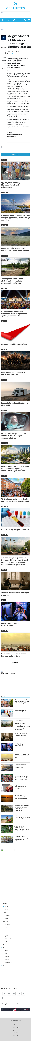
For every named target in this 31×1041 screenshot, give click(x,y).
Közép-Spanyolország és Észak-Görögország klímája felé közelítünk (15, 249)
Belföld (4, 159)
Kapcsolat (15, 1035)
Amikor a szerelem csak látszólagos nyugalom (15, 594)
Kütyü (3, 600)
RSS (15, 1038)
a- (2, 68)
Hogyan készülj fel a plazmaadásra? (15, 529)
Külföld (11, 53)
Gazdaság (4, 255)
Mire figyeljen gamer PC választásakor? (10, 624)
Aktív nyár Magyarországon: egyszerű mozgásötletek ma (22, 817)
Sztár (6, 950)
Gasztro (7, 933)
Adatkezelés (15, 1032)
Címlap (15, 1024)
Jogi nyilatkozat (15, 1030)
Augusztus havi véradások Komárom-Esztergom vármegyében (21, 786)
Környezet (5, 192)
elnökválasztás (12, 136)
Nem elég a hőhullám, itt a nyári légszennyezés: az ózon (13, 655)
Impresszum (16, 1027)
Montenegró (11, 134)
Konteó (7, 959)
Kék (6, 953)
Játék (6, 936)
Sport (6, 930)
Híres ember (3, 42)
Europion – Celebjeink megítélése (14, 344)
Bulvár (4, 321)
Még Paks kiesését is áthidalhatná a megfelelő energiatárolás (21, 766)
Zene (6, 909)
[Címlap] (15, 3)
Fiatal (4, 945)
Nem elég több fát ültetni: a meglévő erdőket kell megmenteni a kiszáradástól (21, 808)
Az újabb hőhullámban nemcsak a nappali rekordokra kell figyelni (20, 797)
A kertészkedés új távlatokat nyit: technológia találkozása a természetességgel (21, 828)
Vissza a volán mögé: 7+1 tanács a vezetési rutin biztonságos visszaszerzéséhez (14, 435)
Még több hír (15, 662)
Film (6, 906)
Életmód (4, 380)
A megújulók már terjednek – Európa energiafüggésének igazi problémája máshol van (15, 217)
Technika (7, 915)
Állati (6, 942)
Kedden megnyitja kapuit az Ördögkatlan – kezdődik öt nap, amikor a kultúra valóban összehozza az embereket (22, 778)
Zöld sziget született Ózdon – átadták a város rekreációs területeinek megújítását (12, 281)
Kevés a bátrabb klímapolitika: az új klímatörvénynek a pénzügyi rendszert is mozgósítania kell (15, 468)
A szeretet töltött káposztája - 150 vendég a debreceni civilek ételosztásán (21, 839)
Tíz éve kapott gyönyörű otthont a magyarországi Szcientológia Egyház (15, 500)
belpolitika (18, 134)
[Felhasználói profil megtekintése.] (3, 37)
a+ (4, 68)
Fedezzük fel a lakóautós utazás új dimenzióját (14, 404)
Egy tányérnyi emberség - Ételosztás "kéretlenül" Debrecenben (11, 185)
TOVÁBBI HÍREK (18, 154)
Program (7, 924)
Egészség (4, 506)
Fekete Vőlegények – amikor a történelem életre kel (13, 373)
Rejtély (7, 956)
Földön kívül (8, 962)
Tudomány (6, 912)
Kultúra (4, 349)
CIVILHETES (15, 8)
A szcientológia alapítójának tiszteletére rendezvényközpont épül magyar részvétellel (14, 313)
